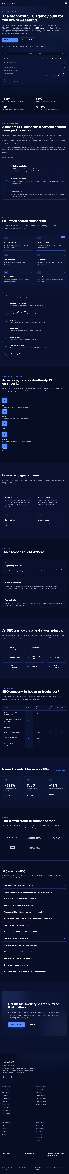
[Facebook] (11, 1077)
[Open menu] (66, 3)
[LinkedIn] (3, 1077)
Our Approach (40, 1128)
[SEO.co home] (8, 3)
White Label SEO (7, 1092)
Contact (38, 1140)
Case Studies (40, 1122)
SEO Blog (39, 1134)
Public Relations (6, 1113)
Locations (39, 1137)
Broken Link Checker (42, 1089)
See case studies (28, 40)
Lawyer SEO (5, 1125)
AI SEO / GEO (6, 1104)
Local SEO (5, 1101)
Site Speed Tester (41, 1098)
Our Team (39, 1131)
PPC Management (7, 1110)
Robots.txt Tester (41, 1104)
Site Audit (39, 1092)
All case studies (61, 770)
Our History (39, 1125)
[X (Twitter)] (7, 1077)
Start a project (10, 40)
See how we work (8, 157)
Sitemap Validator (41, 1095)
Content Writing (6, 1107)
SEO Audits (5, 1095)
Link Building (5, 1089)
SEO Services (6, 1086)
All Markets (5, 1134)
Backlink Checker (41, 1086)
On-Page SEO (6, 1098)
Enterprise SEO (6, 1122)
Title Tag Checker (41, 1101)
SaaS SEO (5, 1128)
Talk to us (32, 1025)
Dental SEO (5, 1131)
